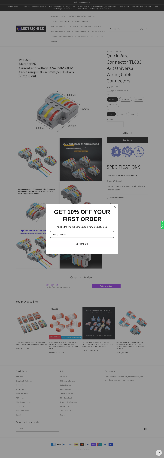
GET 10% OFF (82, 244)
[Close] (115, 207)
